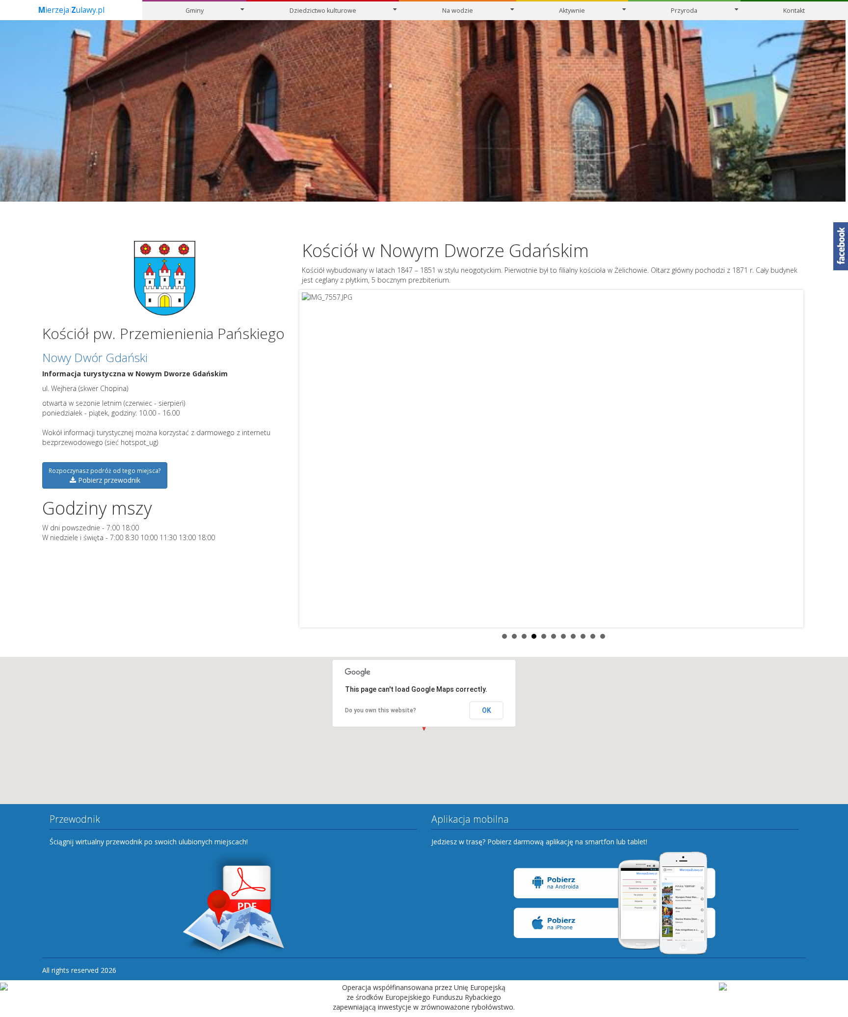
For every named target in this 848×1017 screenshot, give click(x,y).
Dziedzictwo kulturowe (323, 10)
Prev (314, 459)
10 (592, 636)
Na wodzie (457, 10)
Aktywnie (572, 10)
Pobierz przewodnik (105, 476)
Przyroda (684, 10)
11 (602, 636)
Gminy (195, 10)
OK (486, 710)
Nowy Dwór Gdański (95, 357)
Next (793, 459)
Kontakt (794, 10)
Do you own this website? (380, 710)
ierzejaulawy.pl (71, 10)
